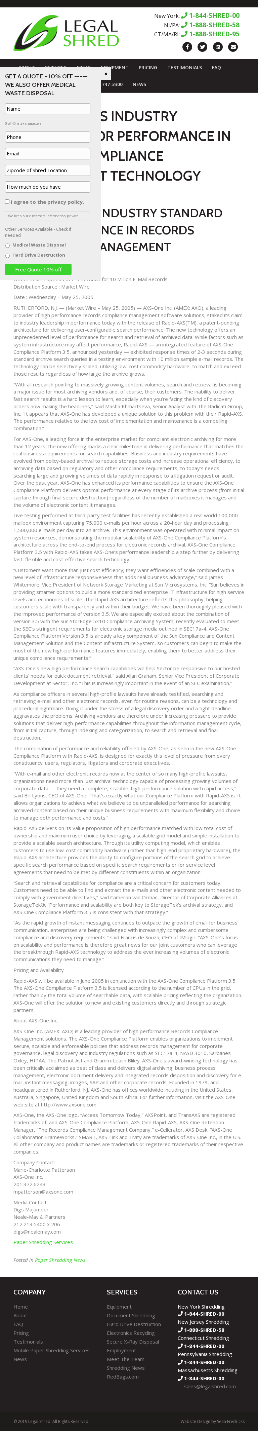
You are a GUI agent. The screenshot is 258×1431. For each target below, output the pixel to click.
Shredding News (126, 1367)
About (20, 1315)
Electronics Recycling (131, 1332)
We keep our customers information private (43, 216)
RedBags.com (123, 1376)
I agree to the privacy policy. (47, 201)
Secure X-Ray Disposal (133, 1341)
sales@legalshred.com (210, 1386)
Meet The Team (125, 1359)
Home (20, 1306)
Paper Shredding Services (43, 1242)
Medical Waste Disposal (39, 245)
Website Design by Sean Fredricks (213, 1421)
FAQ (216, 67)
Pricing (148, 67)
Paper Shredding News (60, 1259)
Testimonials (184, 67)
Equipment (115, 67)
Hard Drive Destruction (134, 1324)
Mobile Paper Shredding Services (51, 1350)
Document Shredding (131, 1315)
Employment (121, 1350)
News (139, 84)
